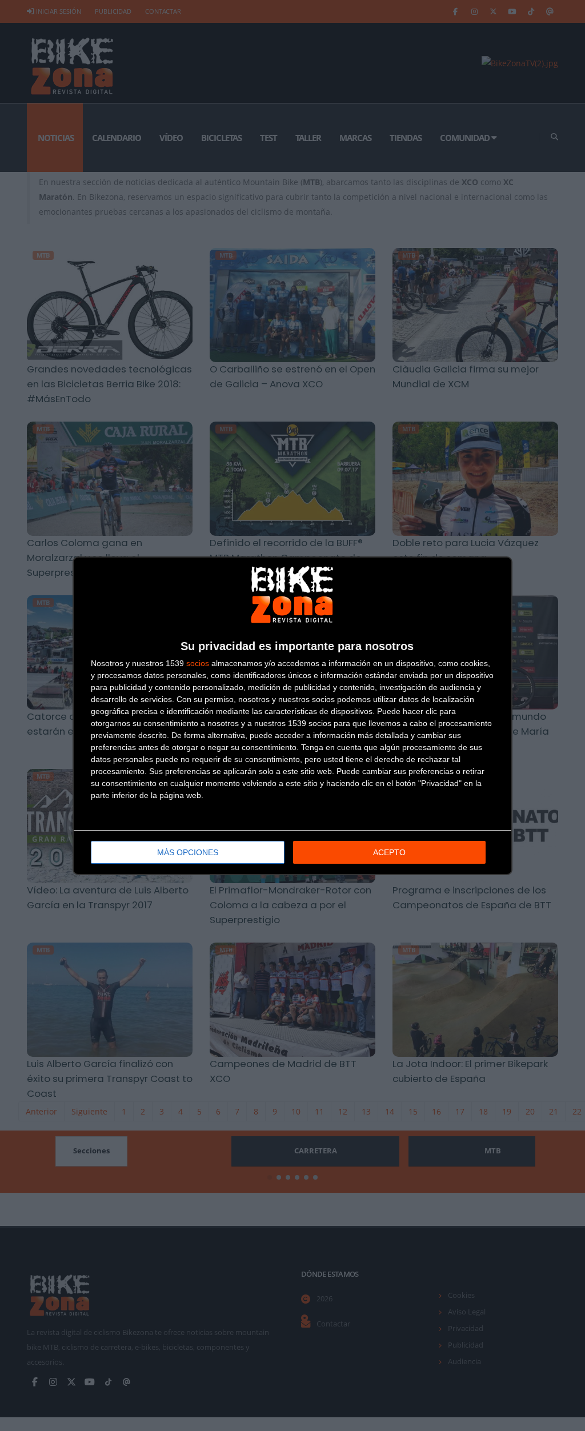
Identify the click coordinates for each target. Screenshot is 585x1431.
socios (197, 663)
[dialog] (292, 715)
